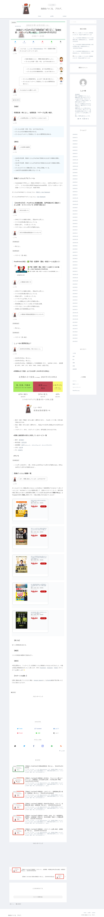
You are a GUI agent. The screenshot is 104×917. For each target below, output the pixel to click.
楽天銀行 (21, 440)
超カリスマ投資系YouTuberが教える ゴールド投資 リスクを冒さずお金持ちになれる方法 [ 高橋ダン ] (39, 557)
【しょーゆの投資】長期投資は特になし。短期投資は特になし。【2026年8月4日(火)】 (83, 52)
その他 (74, 353)
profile (89, 912)
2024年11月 (75, 201)
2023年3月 (75, 264)
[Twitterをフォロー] (24, 746)
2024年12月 (75, 198)
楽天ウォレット (26, 445)
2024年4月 (75, 223)
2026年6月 (75, 140)
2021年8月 (75, 325)
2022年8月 (75, 287)
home (85, 912)
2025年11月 (75, 163)
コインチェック (36, 445)
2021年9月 (75, 322)
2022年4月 (75, 300)
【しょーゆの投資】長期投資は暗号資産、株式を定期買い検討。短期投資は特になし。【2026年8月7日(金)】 (83, 46)
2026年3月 (75, 150)
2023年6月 (75, 255)
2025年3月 (75, 188)
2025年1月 (75, 194)
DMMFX (20, 450)
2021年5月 (75, 335)
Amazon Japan (38, 680)
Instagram (50, 667)
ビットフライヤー (47, 445)
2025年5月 (75, 182)
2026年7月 (75, 137)
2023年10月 (75, 242)
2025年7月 (75, 175)
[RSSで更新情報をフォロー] (61, 746)
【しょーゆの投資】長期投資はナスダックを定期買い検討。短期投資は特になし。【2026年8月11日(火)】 (83, 39)
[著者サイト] (15, 746)
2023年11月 (75, 239)
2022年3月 (75, 303)
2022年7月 (75, 290)
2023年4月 (75, 261)
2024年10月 (75, 204)
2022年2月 (75, 306)
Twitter (56, 667)
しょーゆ (29, 48)
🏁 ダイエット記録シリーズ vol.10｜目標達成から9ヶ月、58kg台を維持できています (83, 57)
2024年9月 (75, 207)
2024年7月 (75, 214)
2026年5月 (75, 143)
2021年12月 (75, 312)
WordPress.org (76, 390)
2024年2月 (75, 229)
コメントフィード (77, 387)
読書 (74, 365)
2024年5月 (75, 220)
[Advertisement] (38, 707)
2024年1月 (75, 233)
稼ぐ (74, 359)
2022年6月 (75, 293)
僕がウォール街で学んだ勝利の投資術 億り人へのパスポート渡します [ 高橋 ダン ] (38, 529)
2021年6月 (75, 331)
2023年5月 (75, 258)
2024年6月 (75, 217)
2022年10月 (75, 280)
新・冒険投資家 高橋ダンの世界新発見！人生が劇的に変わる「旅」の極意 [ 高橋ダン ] (38, 585)
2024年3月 (75, 226)
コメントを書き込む (38, 896)
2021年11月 (75, 315)
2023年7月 (75, 252)
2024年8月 (75, 210)
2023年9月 (75, 245)
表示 (18, 100)
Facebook (43, 667)
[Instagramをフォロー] (42, 746)
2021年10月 (75, 319)
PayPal (49, 680)
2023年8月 (75, 249)
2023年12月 (75, 236)
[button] (95, 22)
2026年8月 (75, 134)
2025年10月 (75, 166)
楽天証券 (24, 442)
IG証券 (21, 447)
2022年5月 (75, 296)
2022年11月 (75, 277)
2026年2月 (75, 153)
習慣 (74, 362)
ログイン (75, 381)
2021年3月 (75, 341)
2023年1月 (75, 271)
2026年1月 (75, 156)
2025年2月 (75, 191)
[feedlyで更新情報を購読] (51, 746)
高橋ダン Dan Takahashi (43, 192)
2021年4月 (75, 338)
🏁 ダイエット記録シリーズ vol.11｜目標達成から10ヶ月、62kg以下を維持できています (83, 33)
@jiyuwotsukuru (38, 48)
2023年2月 (75, 268)
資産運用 (14, 692)
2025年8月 (75, 172)
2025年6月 (75, 179)
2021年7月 (75, 328)
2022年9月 (75, 284)
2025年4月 (75, 185)
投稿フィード (76, 384)
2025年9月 (75, 169)
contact (93, 912)
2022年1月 (75, 309)
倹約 (74, 356)
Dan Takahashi (41, 196)
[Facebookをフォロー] (33, 746)
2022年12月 (75, 274)
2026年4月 (75, 147)
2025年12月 (75, 159)
